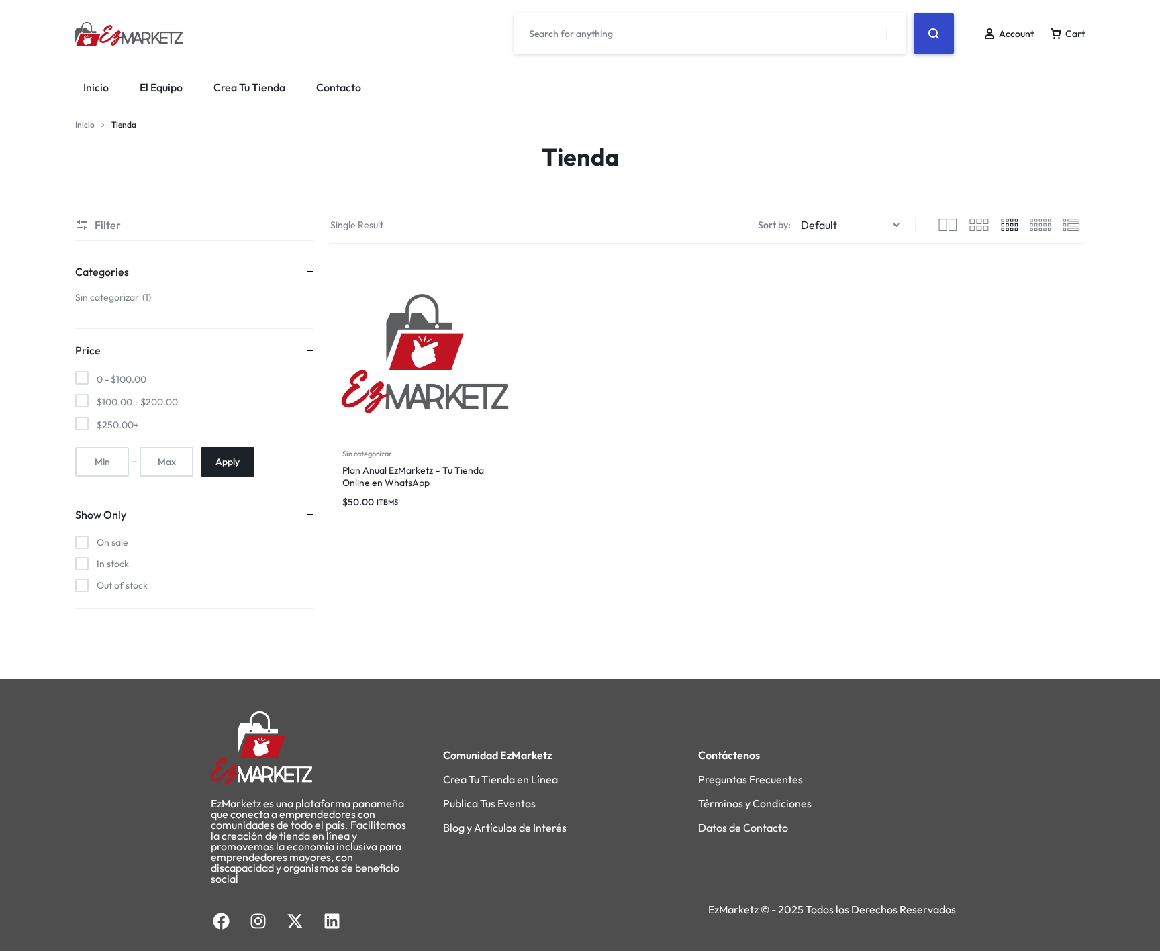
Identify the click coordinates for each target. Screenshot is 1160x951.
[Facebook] (221, 921)
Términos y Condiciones (755, 803)
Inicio (96, 87)
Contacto (338, 87)
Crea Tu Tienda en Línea (500, 779)
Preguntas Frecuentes (750, 779)
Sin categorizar (367, 453)
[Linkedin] (331, 921)
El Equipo (161, 87)
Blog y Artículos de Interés (505, 827)
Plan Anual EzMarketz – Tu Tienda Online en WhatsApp (413, 476)
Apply (227, 462)
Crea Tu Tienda (249, 87)
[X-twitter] (294, 921)
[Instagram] (258, 921)
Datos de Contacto (743, 827)
